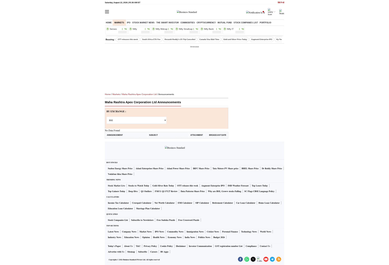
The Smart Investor (167, 22)
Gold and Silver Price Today (235, 39)
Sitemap (131, 251)
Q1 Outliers (146, 191)
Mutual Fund (225, 22)
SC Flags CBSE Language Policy (259, 191)
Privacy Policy (150, 246)
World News (265, 231)
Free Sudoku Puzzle (166, 220)
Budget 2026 (219, 237)
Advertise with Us (116, 251)
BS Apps (164, 251)
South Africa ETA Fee (151, 39)
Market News (145, 231)
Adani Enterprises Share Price (150, 168)
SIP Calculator (202, 202)
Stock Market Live (116, 185)
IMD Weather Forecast (238, 185)
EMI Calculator (185, 202)
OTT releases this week (128, 39)
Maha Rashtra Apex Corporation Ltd (139, 94)
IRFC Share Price (201, 168)
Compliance (251, 246)
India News (190, 237)
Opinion (146, 237)
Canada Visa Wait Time (209, 39)
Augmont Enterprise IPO (261, 39)
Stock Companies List (118, 220)
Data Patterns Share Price (193, 191)
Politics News (204, 237)
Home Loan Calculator (269, 202)
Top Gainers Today (116, 191)
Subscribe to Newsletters (142, 220)
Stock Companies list (246, 22)
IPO (128, 22)
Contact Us (265, 246)
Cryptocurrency (206, 22)
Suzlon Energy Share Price (120, 168)
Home (109, 22)
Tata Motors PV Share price (225, 168)
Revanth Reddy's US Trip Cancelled (180, 39)
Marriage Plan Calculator (148, 208)
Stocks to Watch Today (138, 185)
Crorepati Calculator (141, 202)
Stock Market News (143, 22)
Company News (129, 231)
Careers (153, 251)
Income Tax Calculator (118, 202)
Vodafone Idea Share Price (120, 174)
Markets (119, 22)
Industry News (114, 237)
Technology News (249, 231)
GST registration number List (229, 246)
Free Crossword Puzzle (188, 220)
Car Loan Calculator (245, 202)
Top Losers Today (260, 185)
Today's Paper (114, 246)
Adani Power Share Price (178, 168)
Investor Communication (200, 246)
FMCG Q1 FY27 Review (166, 191)
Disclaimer (181, 246)
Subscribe (142, 251)
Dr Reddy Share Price (272, 168)
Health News (159, 237)
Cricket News (213, 231)
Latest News (113, 231)
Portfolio (265, 22)
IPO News (159, 231)
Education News (131, 237)
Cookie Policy (166, 246)
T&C (138, 246)
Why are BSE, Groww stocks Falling (224, 191)
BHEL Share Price (250, 168)
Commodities (188, 22)
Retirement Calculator (222, 202)
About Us (128, 246)
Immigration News (195, 231)
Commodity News (175, 231)
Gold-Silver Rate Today (163, 185)
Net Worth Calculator (165, 202)
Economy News (175, 237)
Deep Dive (133, 191)
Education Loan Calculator (120, 208)
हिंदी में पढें (281, 2)
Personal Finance (230, 231)
